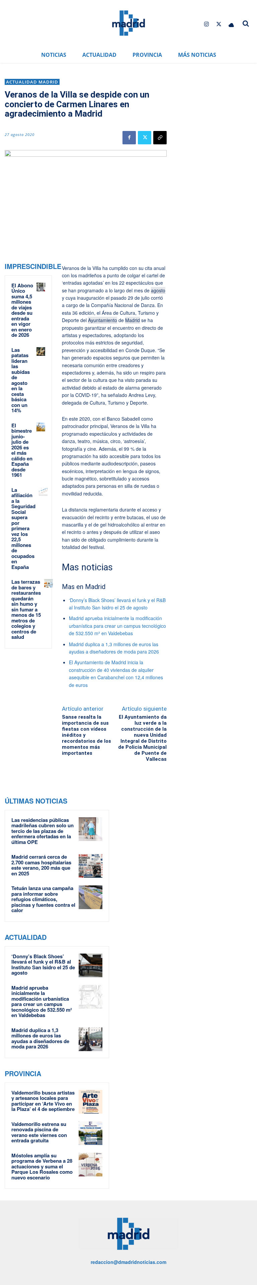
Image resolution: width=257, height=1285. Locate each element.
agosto (158, 290)
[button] (246, 23)
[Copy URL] (160, 137)
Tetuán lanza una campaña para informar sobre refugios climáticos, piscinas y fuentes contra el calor (43, 899)
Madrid (132, 320)
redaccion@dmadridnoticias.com (128, 1262)
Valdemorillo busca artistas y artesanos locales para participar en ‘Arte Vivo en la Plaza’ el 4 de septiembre (43, 1101)
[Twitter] (219, 24)
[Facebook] (129, 137)
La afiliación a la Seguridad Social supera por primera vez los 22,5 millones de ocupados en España (23, 528)
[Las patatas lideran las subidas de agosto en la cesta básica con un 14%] (40, 351)
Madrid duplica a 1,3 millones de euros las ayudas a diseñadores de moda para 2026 (40, 1038)
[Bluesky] (231, 24)
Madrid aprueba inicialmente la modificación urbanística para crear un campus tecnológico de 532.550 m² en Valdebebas (117, 625)
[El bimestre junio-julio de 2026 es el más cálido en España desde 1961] (40, 427)
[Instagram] (206, 24)
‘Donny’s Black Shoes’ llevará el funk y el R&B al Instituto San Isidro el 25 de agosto (43, 965)
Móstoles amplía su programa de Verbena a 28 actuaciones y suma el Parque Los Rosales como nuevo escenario (42, 1166)
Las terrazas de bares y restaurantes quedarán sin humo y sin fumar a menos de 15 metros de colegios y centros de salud (26, 609)
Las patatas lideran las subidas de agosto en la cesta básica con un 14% (20, 380)
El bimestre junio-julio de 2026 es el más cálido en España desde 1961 (21, 450)
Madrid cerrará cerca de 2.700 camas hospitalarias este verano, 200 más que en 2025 (41, 865)
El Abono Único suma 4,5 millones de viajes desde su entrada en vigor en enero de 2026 (22, 310)
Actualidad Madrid (32, 82)
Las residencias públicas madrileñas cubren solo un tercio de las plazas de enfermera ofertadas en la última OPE (42, 831)
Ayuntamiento (102, 320)
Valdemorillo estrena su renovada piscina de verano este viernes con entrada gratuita (39, 1132)
